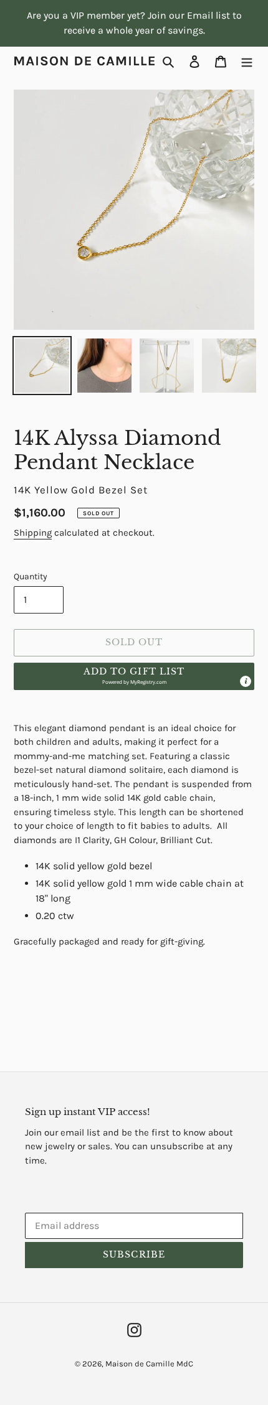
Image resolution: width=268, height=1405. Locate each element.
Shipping (33, 532)
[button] (134, 676)
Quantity (30, 576)
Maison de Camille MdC (149, 1363)
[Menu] (247, 61)
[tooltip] (245, 681)
